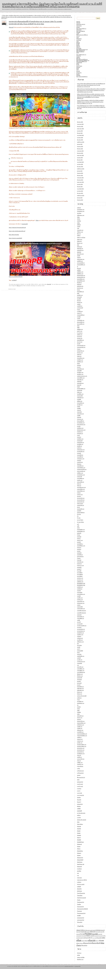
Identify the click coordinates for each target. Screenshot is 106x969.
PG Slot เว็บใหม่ (80, 522)
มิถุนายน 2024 (80, 179)
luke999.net (79, 446)
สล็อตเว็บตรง (79, 25)
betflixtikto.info (80, 286)
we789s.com (79, 742)
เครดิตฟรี (14, 280)
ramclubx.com (80, 578)
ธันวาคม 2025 (80, 139)
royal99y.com (80, 597)
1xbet (77, 41)
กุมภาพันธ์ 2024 (80, 188)
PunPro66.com (80, 561)
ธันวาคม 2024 (80, 166)
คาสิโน (78, 768)
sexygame (79, 627)
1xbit (78, 228)
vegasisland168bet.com (82, 733)
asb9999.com (80, 261)
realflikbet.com (80, 581)
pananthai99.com (80, 509)
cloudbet (79, 316)
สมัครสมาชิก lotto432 (81, 819)
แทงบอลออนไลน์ (80, 917)
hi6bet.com (79, 392)
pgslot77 (79, 538)
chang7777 (79, 313)
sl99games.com (80, 641)
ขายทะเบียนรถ (80, 766)
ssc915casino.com (81, 661)
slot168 (78, 647)
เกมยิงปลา (79, 882)
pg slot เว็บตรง (80, 519)
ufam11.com (79, 717)
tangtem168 (79, 677)
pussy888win (79, 576)
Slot (78, 643)
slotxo (77, 37)
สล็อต (37, 220)
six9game (79, 636)
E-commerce (79, 332)
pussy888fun (79, 572)
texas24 (78, 684)
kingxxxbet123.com (81, 424)
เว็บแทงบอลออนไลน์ (81, 913)
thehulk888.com (80, 686)
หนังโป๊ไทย (78, 40)
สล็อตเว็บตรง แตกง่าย (80, 24)
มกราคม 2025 (80, 164)
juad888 (78, 415)
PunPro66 (79, 560)
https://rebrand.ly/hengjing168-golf (17, 227)
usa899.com (79, 726)
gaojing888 (79, 370)
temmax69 (79, 683)
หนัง (78, 873)
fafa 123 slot (79, 341)
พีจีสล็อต (79, 806)
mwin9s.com (79, 480)
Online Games (80, 503)
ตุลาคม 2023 (79, 197)
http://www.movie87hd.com (82, 59)
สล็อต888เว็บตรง (80, 842)
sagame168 (100, 934)
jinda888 (79, 408)
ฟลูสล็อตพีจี (79, 810)
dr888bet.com (80, 329)
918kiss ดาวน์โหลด (81, 237)
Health (78, 386)
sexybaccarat (79, 62)
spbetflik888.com (80, 656)
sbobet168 (79, 614)
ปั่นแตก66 (79, 799)
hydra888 (79, 399)
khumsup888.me (80, 420)
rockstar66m (79, 592)
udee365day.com (80, 703)
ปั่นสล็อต (79, 797)
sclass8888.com (80, 618)
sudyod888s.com (80, 668)
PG (77, 516)
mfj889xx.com (80, 473)
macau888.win (80, 455)
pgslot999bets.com (81, 545)
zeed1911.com (80, 764)
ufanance (79, 719)
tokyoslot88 (78, 48)
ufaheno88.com (80, 715)
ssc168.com (79, 659)
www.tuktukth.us (80, 751)
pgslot (77, 52)
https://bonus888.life (80, 31)
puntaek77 (79, 569)
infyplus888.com (80, 403)
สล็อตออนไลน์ (80, 857)
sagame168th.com (81, 608)
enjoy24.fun (79, 336)
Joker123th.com (80, 413)
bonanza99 (79, 297)
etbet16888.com (80, 340)
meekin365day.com (81, 467)
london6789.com (80, 442)
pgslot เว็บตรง (79, 66)
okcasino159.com (80, 498)
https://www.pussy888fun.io (82, 34)
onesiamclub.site (80, 501)
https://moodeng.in (80, 51)
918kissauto (79, 239)
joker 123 (78, 58)
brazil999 (79, 298)
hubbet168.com (80, 397)
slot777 (78, 649)
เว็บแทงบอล (79, 911)
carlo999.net (79, 306)
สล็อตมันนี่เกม (80, 851)
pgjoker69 (79, 533)
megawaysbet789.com (81, 469)
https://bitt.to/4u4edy (14, 234)
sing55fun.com (80, 634)
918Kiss (78, 235)
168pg (78, 217)
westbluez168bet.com (81, 744)
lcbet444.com (80, 431)
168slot (78, 218)
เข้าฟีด (78, 955)
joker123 (78, 21)
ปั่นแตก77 (79, 802)
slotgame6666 (80, 650)
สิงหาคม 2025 (80, 148)
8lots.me (79, 233)
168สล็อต (79, 220)
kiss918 (78, 43)
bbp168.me (79, 282)
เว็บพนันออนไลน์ (80, 902)
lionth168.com (80, 433)
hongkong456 (80, 395)
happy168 (79, 385)
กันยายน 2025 (80, 146)
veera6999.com (80, 732)
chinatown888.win (80, 315)
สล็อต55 (78, 830)
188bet (78, 222)
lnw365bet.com (80, 438)
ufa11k (78, 708)
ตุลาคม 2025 (79, 144)
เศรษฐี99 (79, 915)
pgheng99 (78, 934)
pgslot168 (79, 536)
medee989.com (80, 465)
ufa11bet (79, 706)
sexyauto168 (79, 623)
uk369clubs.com (80, 724)
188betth (79, 224)
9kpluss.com (79, 243)
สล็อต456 (78, 75)
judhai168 (79, 417)
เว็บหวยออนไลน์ (80, 906)
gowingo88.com (80, 383)
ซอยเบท (78, 775)
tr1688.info (79, 697)
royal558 (79, 596)
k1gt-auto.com (80, 419)
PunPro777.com (80, 565)
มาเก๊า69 (79, 817)
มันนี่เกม (79, 815)
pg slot (77, 44)
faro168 (77, 74)
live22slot (79, 437)
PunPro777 (79, 563)
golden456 (79, 381)
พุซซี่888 (79, 808)
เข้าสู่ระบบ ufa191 (80, 884)
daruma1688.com (80, 322)
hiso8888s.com (80, 394)
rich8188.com (80, 587)
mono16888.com (80, 478)
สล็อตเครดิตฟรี (80, 859)
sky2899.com (80, 640)
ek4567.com (79, 334)
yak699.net (79, 757)
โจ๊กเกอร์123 (79, 922)
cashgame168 (80, 307)
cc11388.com (80, 311)
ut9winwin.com (80, 730)
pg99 (78, 526)
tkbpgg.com (79, 692)
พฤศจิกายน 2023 (80, 195)
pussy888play (80, 574)
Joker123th (79, 412)
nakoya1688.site (80, 482)
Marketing (79, 464)
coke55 (78, 318)
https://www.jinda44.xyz (81, 28)
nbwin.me (79, 483)
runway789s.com (80, 601)
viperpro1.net (79, 739)
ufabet (78, 714)
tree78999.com (80, 701)
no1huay (79, 492)
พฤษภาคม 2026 (80, 128)
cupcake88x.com (80, 320)
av (77, 266)
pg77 (78, 524)
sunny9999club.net (81, 672)
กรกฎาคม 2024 (80, 177)
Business (79, 300)
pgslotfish (79, 549)
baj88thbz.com (80, 271)
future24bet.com (80, 368)
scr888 (78, 620)
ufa (77, 705)
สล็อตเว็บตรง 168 (80, 864)
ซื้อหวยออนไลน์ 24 (81, 777)
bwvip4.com (79, 302)
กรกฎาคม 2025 (80, 151)
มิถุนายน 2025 (80, 153)
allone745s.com (80, 253)
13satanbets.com (80, 209)
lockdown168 (79, 440)
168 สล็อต (79, 213)
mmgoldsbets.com (81, 474)
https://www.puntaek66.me (81, 76)
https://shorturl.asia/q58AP (15, 238)
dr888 (78, 327)
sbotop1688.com (80, 616)
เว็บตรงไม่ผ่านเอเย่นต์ (81, 897)
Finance (78, 349)
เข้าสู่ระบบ (79, 953)
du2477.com (79, 331)
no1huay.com (80, 494)
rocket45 (79, 590)
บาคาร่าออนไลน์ (80, 795)
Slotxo (78, 652)
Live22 (78, 435)
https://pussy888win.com (81, 61)
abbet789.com (80, 248)
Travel (78, 699)
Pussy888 (79, 570)
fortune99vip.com (80, 358)
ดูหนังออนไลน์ (80, 781)
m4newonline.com (81, 449)
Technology (79, 679)
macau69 (79, 453)
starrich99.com (80, 666)
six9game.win (80, 638)
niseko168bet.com (81, 489)
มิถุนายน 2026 (80, 126)
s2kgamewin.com (80, 603)
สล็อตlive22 (79, 844)
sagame (78, 57)
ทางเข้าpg (79, 788)
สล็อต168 (11, 27)
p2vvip (78, 507)
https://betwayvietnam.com (82, 49)
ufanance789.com (81, 721)
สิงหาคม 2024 (80, 175)
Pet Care (79, 514)
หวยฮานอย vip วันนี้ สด (82, 879)
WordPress (66, 966)
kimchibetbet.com (81, 422)
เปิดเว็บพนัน (79, 891)
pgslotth (78, 551)
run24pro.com (80, 599)
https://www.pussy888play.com (82, 60)
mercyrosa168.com (81, 471)
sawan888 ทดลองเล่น (81, 610)
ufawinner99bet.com (81, 723)
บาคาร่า (78, 36)
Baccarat (79, 268)
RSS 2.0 (19, 285)
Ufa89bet (79, 712)
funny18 (78, 42)
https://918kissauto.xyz (81, 54)
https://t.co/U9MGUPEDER (15, 276)
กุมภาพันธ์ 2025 (80, 162)
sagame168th (80, 606)
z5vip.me (79, 760)
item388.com (79, 404)
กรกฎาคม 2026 (80, 124)
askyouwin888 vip (81, 262)
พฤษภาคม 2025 (80, 155)
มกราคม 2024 (80, 191)
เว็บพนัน (78, 900)
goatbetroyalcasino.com (82, 376)
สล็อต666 (79, 835)
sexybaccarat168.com (81, 625)
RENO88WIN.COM (81, 583)
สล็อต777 (78, 47)
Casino (78, 309)
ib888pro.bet (79, 401)
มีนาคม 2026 (79, 133)
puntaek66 (79, 567)
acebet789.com (80, 250)
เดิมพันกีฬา (79, 888)
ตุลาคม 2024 (79, 171)
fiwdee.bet (79, 354)
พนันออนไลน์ (80, 804)
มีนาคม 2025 (79, 159)
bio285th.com (80, 295)
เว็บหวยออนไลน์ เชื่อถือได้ (82, 908)
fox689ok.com (80, 359)
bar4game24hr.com (81, 275)
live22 (77, 68)
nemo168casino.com (81, 487)
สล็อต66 (78, 27)
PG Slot (78, 517)
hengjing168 (25, 224)
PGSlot (78, 535)
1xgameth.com (80, 230)
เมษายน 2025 (80, 157)
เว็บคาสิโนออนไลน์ (81, 893)
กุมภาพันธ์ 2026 (80, 135)
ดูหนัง (77, 69)
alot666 (78, 255)
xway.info (79, 755)
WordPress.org (80, 959)
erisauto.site (79, 338)
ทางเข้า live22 (80, 784)
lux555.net (79, 447)
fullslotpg (78, 67)
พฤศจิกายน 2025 (80, 142)
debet (78, 325)
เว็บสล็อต (79, 904)
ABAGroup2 (79, 246)
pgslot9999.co (80, 543)
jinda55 (78, 406)
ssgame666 (79, 663)
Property (79, 558)
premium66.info (80, 556)
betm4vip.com (80, 288)
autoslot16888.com (81, 264)
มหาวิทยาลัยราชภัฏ (81, 813)
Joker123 (79, 410)
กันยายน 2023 (80, 200)
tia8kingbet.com (80, 688)
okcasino (79, 496)
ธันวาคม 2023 (80, 193)
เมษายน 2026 (80, 130)
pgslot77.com (80, 540)
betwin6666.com (80, 291)
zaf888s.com (79, 762)
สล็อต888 (78, 32)
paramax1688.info (81, 512)
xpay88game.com (81, 753)
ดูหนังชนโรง (78, 72)
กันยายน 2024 (80, 173)
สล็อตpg (78, 846)
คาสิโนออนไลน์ (80, 773)
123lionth (79, 207)
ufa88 (78, 710)
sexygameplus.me (81, 629)
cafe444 (78, 304)
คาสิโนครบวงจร (80, 770)
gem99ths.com (80, 372)
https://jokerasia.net (80, 50)
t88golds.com (80, 674)
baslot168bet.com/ (81, 280)
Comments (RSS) (77, 966)
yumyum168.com (80, 759)
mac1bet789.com (80, 451)
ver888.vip (79, 737)
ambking (79, 257)
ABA (78, 244)
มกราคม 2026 (80, 137)
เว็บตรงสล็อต (79, 895)
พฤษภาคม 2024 (80, 182)
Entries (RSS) (71, 966)
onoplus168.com (80, 505)
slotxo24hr (79, 654)
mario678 (79, 460)
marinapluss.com (80, 458)
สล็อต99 (86, 940)
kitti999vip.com (80, 428)
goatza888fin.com (81, 377)
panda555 (79, 510)
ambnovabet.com (80, 259)
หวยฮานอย (79, 877)
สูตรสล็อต (79, 871)
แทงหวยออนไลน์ (80, 920)
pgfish (78, 527)
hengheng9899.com (81, 388)
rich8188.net (79, 588)
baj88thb (79, 270)
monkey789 (79, 476)
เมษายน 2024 (80, 184)
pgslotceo (79, 547)
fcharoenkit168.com (81, 345)
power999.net (80, 554)
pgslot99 (79, 542)
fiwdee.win (79, 356)
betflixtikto (79, 284)
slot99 (77, 33)
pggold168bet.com (81, 529)
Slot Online (79, 645)
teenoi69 (79, 681)
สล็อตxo (78, 848)
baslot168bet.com (81, 279)
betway (78, 289)
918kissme (79, 241)
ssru (78, 665)
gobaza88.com (80, 379)
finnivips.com (80, 352)
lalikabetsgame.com (81, 429)
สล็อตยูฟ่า (79, 853)
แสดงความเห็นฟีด (80, 957)
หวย (78, 875)
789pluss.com (80, 231)
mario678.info (80, 462)
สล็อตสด (79, 855)
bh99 (78, 293)
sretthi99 (79, 658)
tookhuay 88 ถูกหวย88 (81, 695)
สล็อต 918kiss (80, 824)
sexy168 (79, 622)
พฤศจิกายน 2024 (80, 168)
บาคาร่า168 (79, 793)
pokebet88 (79, 552)
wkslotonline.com (80, 748)
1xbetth (78, 226)
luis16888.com (80, 444)
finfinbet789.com (80, 350)
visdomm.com (80, 741)
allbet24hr (79, 252)
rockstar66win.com (81, 594)
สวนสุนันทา (79, 868)
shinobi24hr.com (80, 632)
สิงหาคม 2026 (80, 122)
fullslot (78, 363)
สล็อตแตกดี (79, 866)
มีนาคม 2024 (79, 186)
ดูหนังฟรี (78, 71)
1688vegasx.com (80, 215)
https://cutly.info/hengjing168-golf (17, 231)
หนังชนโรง (78, 55)
